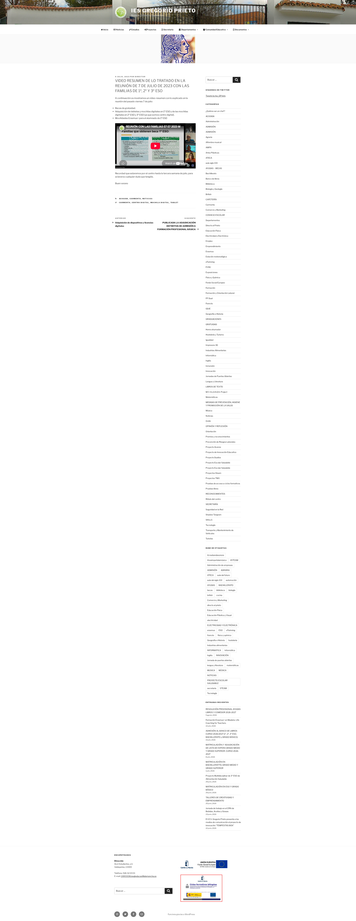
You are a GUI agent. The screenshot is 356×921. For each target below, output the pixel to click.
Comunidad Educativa (215, 29)
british (210, 595)
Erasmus (210, 251)
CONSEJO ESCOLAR (215, 215)
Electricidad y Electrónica (217, 236)
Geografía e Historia (214, 314)
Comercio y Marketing (215, 210)
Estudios (135, 29)
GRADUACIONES (213, 319)
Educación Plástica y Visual (219, 615)
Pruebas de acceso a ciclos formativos (223, 483)
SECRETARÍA (212, 504)
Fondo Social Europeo (215, 282)
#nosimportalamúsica (217, 560)
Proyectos (151, 29)
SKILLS (209, 520)
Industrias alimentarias (217, 645)
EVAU (208, 267)
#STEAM (234, 560)
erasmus (211, 630)
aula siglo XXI (212, 163)
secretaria (211, 688)
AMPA (209, 147)
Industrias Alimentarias (216, 350)
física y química (224, 635)
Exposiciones (211, 272)
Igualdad (209, 340)
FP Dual (209, 298)
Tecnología (210, 525)
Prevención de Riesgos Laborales (220, 442)
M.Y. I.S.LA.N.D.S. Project (216, 392)
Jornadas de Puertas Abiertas (219, 376)
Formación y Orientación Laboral (220, 293)
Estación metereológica (216, 256)
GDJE (208, 308)
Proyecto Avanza (213, 447)
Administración (212, 121)
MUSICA (211, 670)
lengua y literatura (215, 665)
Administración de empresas (220, 565)
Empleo (209, 241)
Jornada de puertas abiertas (219, 660)
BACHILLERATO (226, 585)
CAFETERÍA (211, 199)
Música (209, 410)
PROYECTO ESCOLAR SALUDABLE (217, 681)
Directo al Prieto (213, 225)
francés (210, 635)
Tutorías (209, 538)
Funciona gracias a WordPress (181, 914)
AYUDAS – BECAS (214, 168)
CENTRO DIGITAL (140, 203)
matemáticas (233, 665)
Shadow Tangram (213, 514)
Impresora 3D (212, 345)
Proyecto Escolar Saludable (218, 462)
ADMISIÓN (211, 126)
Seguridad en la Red (214, 509)
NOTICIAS (212, 675)
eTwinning (210, 262)
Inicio (105, 29)
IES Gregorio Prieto (163, 11)
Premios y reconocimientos (218, 436)
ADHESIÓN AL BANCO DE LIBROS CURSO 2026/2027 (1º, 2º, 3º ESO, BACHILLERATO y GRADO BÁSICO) (222, 734)
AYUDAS (211, 585)
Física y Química (213, 277)
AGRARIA (225, 570)
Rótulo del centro (213, 499)
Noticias (120, 29)
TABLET (174, 203)
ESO (221, 630)
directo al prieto (214, 605)
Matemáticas (212, 397)
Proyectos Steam (213, 473)
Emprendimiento (213, 246)
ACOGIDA (123, 199)
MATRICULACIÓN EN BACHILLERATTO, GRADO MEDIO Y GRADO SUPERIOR (222, 765)
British (208, 194)
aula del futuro (223, 575)
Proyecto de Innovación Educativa (221, 452)
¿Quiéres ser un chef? (215, 111)
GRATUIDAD (211, 324)
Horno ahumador (213, 329)
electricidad (212, 620)
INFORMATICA (214, 650)
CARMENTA (125, 203)
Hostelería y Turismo (215, 334)
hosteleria (232, 640)
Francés (209, 303)
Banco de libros (212, 178)
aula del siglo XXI (214, 580)
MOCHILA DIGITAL (159, 203)
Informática (211, 355)
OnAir (208, 421)
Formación (210, 288)
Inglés (208, 360)
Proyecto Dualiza (213, 457)
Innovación (211, 371)
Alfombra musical (213, 142)
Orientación (211, 431)
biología (231, 590)
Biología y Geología (214, 189)
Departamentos (213, 220)
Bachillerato (211, 173)
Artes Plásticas (212, 152)
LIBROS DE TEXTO (214, 386)
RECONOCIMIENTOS (215, 494)
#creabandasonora (215, 555)
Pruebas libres (212, 488)
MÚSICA (222, 670)
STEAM (223, 688)
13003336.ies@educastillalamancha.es (138, 876)
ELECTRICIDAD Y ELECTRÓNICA (222, 625)
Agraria (209, 137)
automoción (231, 580)
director (140, 77)
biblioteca (220, 590)
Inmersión (210, 366)
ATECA (209, 158)
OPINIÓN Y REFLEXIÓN (217, 426)
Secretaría (168, 29)
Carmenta (135, 199)
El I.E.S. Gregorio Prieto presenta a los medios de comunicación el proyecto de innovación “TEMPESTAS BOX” (223, 822)
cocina (219, 595)
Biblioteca (210, 184)
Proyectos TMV (213, 478)
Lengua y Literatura (214, 381)
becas (210, 590)
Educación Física (213, 231)
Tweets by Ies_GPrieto (216, 96)
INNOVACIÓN (222, 655)
